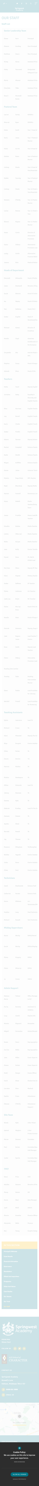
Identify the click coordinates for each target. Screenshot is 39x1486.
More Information (19, 1462)
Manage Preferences (19, 1479)
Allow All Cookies (19, 1474)
